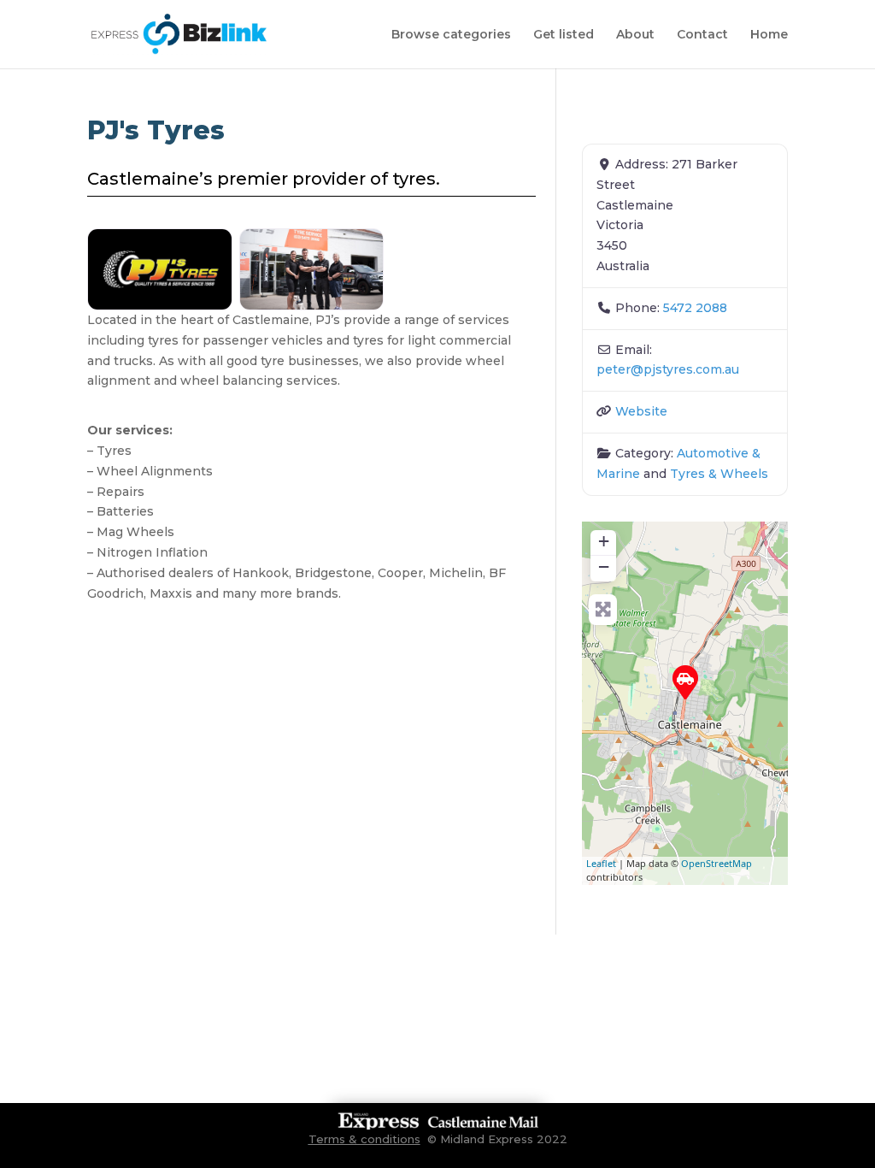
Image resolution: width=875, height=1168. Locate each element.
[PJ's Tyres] (685, 682)
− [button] (603, 566)
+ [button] (603, 541)
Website (641, 411)
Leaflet (601, 863)
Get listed (563, 35)
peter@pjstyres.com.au (667, 369)
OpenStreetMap (716, 863)
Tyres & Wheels (719, 473)
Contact (702, 35)
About (635, 35)
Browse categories (451, 35)
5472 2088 (695, 308)
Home (769, 35)
